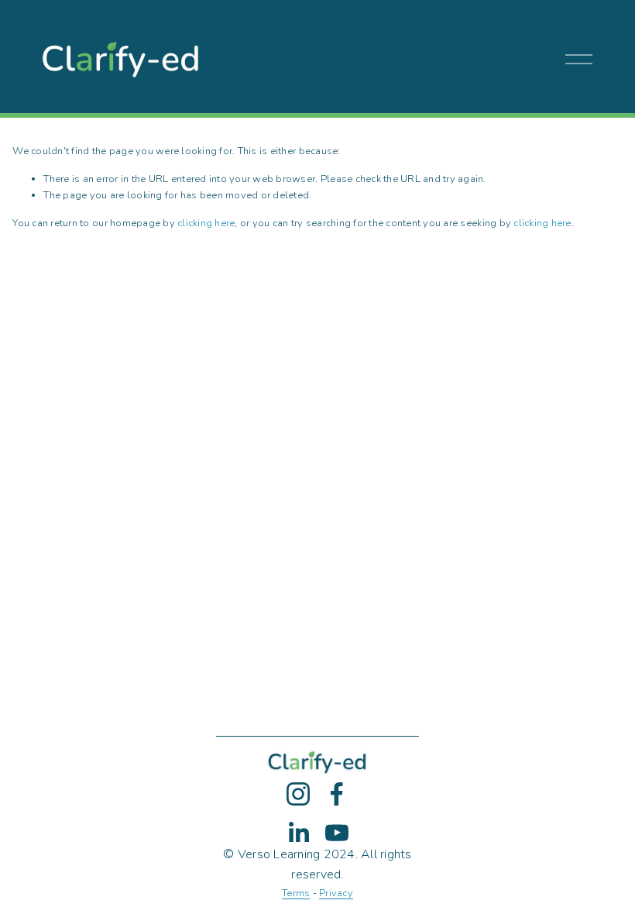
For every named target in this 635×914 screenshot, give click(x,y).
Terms (296, 893)
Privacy (336, 893)
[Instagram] (298, 794)
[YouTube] (336, 832)
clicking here (206, 223)
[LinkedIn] (298, 832)
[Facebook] (336, 794)
